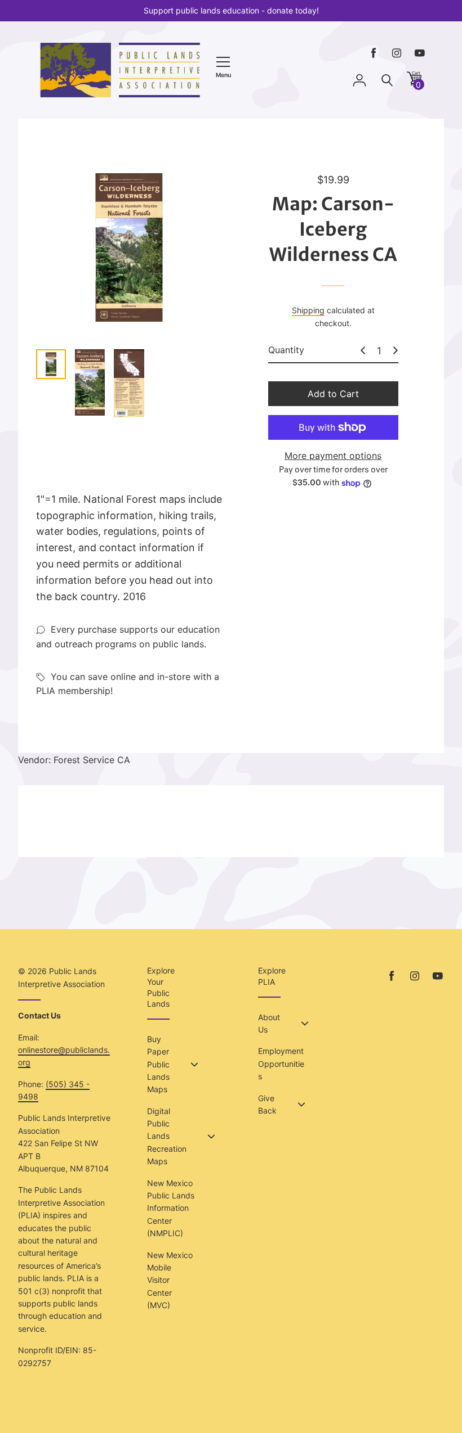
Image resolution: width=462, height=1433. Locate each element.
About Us (269, 1023)
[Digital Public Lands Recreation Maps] (211, 1136)
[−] (363, 350)
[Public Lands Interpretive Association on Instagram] (396, 53)
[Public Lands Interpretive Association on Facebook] (373, 53)
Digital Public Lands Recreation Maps (166, 1136)
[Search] (387, 80)
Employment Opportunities (281, 1063)
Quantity (286, 349)
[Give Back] (301, 1104)
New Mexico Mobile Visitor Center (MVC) (170, 1280)
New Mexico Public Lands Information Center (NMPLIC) (170, 1208)
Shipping (308, 310)
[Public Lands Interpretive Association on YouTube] (420, 53)
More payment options (333, 455)
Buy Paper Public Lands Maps (158, 1064)
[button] (414, 82)
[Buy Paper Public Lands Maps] (194, 1064)
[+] (395, 350)
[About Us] (305, 1023)
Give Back (267, 1104)
